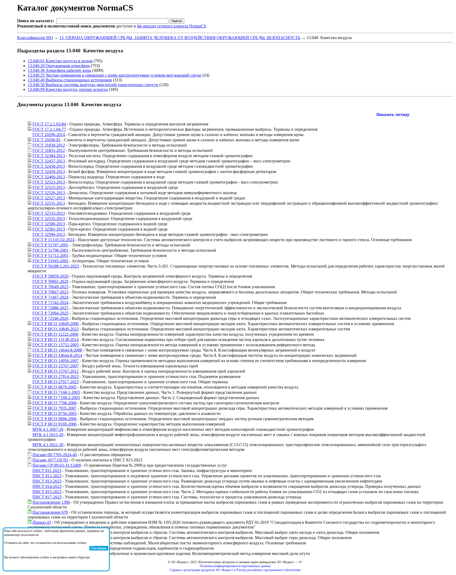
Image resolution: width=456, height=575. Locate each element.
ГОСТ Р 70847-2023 (50, 292)
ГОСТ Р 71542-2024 (50, 302)
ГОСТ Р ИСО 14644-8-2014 (57, 355)
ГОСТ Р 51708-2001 (50, 250)
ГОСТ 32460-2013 (48, 177)
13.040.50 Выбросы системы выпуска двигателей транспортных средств (93, 84)
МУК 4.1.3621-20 (47, 444)
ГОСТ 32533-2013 (48, 213)
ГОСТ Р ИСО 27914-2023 (55, 376)
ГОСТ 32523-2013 (48, 182)
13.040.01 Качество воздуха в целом (60, 61)
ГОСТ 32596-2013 (48, 234)
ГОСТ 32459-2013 (48, 171)
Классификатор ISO (35, 37)
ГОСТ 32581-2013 (48, 229)
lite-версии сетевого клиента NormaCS (171, 26)
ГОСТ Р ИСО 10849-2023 (55, 329)
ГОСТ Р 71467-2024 (50, 297)
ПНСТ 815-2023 (46, 491)
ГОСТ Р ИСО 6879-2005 (54, 387)
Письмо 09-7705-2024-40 (54, 454)
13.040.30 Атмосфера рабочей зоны (59, 70)
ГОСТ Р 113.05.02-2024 (53, 239)
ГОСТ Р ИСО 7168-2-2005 (56, 397)
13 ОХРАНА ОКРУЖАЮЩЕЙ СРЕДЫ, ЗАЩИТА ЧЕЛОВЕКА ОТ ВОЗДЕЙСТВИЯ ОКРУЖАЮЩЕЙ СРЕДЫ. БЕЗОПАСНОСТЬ (179, 37)
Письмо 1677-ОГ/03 (50, 460)
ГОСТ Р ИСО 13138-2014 (55, 339)
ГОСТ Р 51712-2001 (50, 255)
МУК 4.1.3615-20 (47, 434)
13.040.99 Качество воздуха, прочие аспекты (68, 89)
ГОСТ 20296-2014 (48, 134)
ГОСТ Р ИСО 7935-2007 (54, 408)
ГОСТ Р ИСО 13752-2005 (55, 345)
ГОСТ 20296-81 (46, 140)
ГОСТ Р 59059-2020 (50, 276)
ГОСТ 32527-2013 (48, 198)
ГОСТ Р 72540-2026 (50, 318)
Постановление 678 (50, 512)
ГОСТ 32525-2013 (48, 187)
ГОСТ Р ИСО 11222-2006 (55, 334)
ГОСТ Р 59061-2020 (50, 281)
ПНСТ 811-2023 (46, 470)
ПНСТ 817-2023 (46, 497)
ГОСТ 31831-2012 (48, 150)
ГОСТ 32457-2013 (48, 161)
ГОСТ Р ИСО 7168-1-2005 (56, 392)
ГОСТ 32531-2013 (48, 203)
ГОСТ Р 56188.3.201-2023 (55, 266)
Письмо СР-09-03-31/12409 (56, 465)
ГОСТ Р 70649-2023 (50, 286)
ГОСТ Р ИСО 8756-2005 (54, 413)
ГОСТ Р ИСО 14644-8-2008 (57, 350)
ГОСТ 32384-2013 (48, 155)
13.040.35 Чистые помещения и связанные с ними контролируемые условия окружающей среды (114, 75)
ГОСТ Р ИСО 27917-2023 (55, 382)
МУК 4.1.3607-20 (47, 429)
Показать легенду (393, 114)
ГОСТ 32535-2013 (48, 218)
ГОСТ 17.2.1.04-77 (49, 129)
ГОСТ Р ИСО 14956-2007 (55, 360)
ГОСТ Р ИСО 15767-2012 (55, 371)
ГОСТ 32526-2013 (48, 192)
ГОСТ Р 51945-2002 (50, 261)
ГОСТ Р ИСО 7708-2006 (54, 403)
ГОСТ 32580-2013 (48, 224)
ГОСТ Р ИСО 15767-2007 (55, 366)
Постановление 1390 (51, 502)
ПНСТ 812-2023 (46, 476)
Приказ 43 (41, 522)
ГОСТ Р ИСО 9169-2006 (54, 424)
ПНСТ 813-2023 (46, 481)
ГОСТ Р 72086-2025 (50, 308)
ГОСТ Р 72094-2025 (50, 313)
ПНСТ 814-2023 (46, 486)
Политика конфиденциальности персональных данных (235, 566)
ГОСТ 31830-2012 (48, 145)
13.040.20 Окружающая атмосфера (59, 65)
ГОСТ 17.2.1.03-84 (49, 124)
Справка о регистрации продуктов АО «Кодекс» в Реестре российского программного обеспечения (235, 570)
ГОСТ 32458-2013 (48, 166)
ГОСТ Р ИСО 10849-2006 (55, 323)
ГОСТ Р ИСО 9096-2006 (54, 419)
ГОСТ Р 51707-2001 (50, 245)
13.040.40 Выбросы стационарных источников (70, 80)
